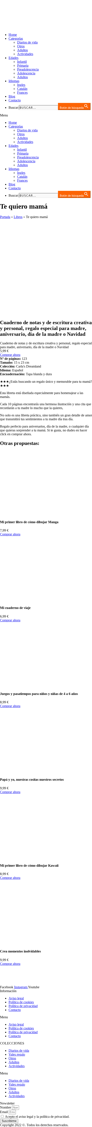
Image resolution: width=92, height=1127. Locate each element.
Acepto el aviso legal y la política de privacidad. (37, 1116)
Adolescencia (26, 73)
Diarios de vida (27, 42)
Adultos (22, 50)
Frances (22, 92)
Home (13, 34)
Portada (5, 217)
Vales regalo (17, 1054)
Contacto (15, 100)
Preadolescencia (28, 69)
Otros (21, 46)
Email (4, 1112)
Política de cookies (21, 1002)
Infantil (22, 61)
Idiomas (14, 81)
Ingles (21, 85)
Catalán (22, 88)
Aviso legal (16, 998)
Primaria (22, 65)
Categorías (16, 38)
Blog (12, 96)
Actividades (25, 54)
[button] (46, 115)
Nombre (6, 1107)
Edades (13, 58)
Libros (18, 217)
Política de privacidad (23, 1006)
